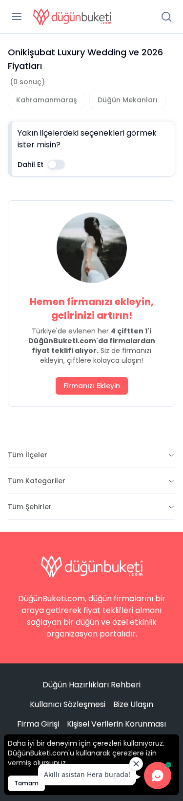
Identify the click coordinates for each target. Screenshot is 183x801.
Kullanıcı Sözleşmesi (67, 704)
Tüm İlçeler (27, 455)
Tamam (26, 783)
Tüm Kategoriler (36, 481)
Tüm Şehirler (30, 507)
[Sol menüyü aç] (16, 16)
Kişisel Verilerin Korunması (116, 724)
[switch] (56, 164)
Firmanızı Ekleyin (91, 386)
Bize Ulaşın (133, 704)
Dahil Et (30, 164)
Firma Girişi (38, 724)
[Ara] (166, 16)
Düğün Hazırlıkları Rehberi (91, 684)
